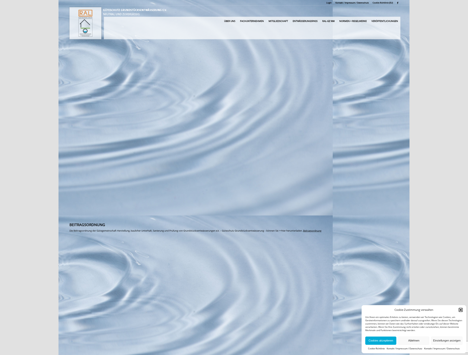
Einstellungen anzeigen (447, 340)
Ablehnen (413, 340)
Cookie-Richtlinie (376, 348)
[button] (461, 310)
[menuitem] (329, 3)
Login (329, 2)
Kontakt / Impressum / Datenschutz (404, 348)
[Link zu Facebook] (397, 2)
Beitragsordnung (312, 230)
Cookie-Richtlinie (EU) (383, 2)
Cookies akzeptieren (381, 340)
